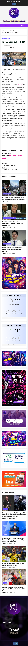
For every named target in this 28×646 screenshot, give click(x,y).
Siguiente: (11, 169)
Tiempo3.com (16, 318)
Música (5, 509)
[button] (5, 25)
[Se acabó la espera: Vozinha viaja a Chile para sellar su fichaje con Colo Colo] (14, 554)
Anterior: (9, 164)
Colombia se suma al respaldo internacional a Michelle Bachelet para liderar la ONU (12, 223)
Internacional (6, 38)
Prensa (4, 201)
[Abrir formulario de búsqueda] (25, 25)
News (5, 534)
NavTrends (20, 84)
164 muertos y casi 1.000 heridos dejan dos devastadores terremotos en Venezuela (13, 198)
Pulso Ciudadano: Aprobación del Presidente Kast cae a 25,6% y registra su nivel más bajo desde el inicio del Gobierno (13, 540)
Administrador (7, 45)
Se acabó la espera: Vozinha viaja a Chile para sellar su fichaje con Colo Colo (13, 564)
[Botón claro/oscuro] (22, 25)
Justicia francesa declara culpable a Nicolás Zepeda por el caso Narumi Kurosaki (12, 249)
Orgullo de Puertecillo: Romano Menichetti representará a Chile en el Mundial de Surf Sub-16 (13, 588)
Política (13, 217)
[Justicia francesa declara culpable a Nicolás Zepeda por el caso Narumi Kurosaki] (14, 238)
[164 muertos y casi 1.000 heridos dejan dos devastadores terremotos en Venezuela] (14, 188)
